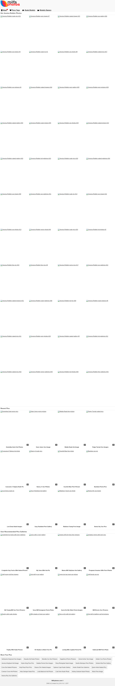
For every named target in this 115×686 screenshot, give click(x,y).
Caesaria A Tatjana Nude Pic (15, 487)
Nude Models (30, 10)
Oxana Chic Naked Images (42, 667)
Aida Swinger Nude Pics (27, 671)
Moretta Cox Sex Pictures (49, 659)
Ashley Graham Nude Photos (81, 671)
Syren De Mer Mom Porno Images (72, 610)
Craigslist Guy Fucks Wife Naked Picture (15, 570)
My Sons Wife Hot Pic (43, 570)
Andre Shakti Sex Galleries (81, 667)
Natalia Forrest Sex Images (44, 663)
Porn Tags (16, 10)
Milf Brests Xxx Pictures (100, 610)
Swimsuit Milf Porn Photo (100, 650)
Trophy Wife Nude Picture (15, 650)
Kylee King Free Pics (27, 663)
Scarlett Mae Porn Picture (72, 487)
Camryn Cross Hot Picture (9, 671)
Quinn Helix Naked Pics (99, 667)
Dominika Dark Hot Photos (14, 447)
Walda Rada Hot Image (72, 447)
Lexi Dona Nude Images (14, 526)
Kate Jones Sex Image (43, 447)
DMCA (48, 683)
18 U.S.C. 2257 (64, 683)
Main (5, 10)
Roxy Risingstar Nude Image (64, 663)
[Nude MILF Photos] (57, 3)
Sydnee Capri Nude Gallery (61, 667)
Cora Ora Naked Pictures (9, 667)
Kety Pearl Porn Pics (25, 667)
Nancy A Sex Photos (43, 487)
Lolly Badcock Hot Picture (45, 671)
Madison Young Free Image (71, 526)
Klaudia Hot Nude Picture (31, 659)
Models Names (45, 10)
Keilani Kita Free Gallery (103, 663)
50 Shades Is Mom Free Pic (43, 650)
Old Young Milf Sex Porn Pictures (14, 610)
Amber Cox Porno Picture (103, 659)
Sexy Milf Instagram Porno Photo (43, 610)
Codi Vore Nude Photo (62, 671)
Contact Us (54, 683)
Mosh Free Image (97, 671)
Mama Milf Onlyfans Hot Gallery (72, 570)
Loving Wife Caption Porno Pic (71, 650)
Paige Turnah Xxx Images (100, 447)
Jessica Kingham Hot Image (10, 663)
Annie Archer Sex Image (86, 659)
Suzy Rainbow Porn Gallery (43, 526)
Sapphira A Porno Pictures (68, 659)
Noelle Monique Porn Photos (84, 663)
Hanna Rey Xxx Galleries (9, 675)
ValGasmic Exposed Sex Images (11, 659)
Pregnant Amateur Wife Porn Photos (100, 570)
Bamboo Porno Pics (100, 487)
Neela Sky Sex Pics (100, 526)
